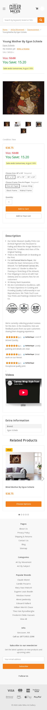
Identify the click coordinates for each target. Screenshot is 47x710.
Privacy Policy (23, 532)
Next (43, 479)
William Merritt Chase (23, 607)
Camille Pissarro (23, 583)
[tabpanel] (23, 478)
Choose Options (23, 504)
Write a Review (23, 49)
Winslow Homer (23, 595)
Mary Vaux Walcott (23, 587)
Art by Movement (23, 562)
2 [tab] (21, 514)
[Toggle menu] (4, 8)
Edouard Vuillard (23, 603)
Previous (3, 479)
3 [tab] (23, 514)
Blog (24, 544)
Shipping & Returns (23, 536)
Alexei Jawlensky (23, 599)
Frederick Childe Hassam (23, 615)
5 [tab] (28, 514)
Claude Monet (23, 579)
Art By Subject (23, 566)
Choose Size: (19, 173)
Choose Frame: (22, 182)
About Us (23, 528)
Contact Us (23, 540)
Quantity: (9, 197)
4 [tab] (26, 514)
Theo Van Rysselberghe (23, 611)
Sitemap (23, 548)
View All (23, 619)
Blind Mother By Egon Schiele (20, 487)
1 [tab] (19, 514)
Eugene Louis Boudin (23, 591)
